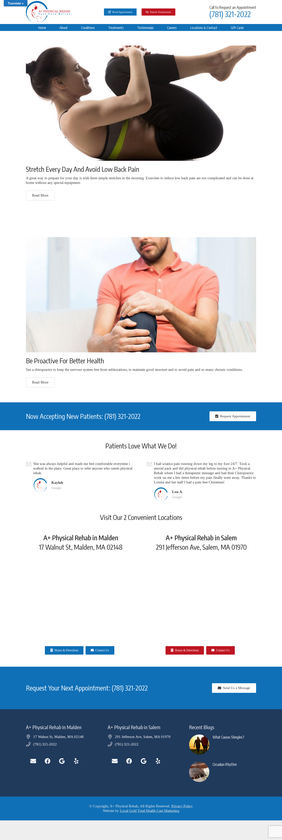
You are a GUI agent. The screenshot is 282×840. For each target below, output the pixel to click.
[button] (70, 27)
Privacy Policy (182, 806)
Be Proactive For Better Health (65, 360)
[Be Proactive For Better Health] (141, 294)
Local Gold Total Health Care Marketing (149, 811)
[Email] (33, 761)
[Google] (62, 761)
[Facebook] (47, 761)
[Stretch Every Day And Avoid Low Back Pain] (141, 103)
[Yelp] (76, 761)
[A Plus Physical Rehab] (48, 12)
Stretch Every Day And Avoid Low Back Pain (82, 169)
